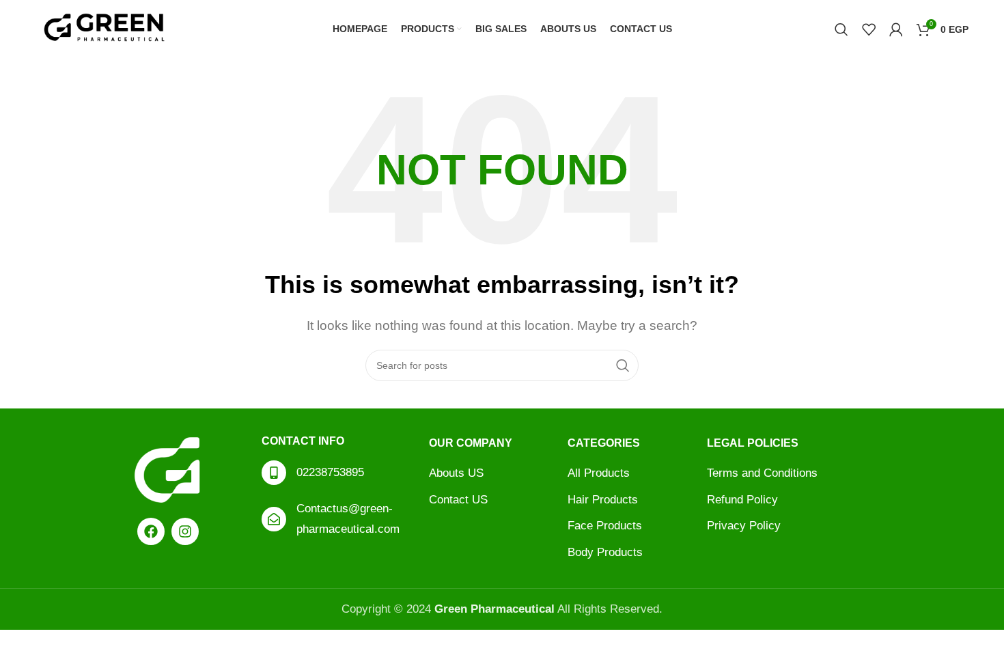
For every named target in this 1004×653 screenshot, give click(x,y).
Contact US (458, 499)
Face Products (605, 525)
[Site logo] (104, 28)
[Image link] (168, 469)
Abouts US (456, 473)
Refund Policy (742, 499)
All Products (599, 473)
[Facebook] (151, 531)
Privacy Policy (744, 525)
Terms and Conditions (762, 473)
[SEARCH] (623, 365)
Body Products (605, 552)
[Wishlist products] (868, 29)
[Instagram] (185, 531)
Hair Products (603, 499)
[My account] (896, 29)
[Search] (841, 29)
